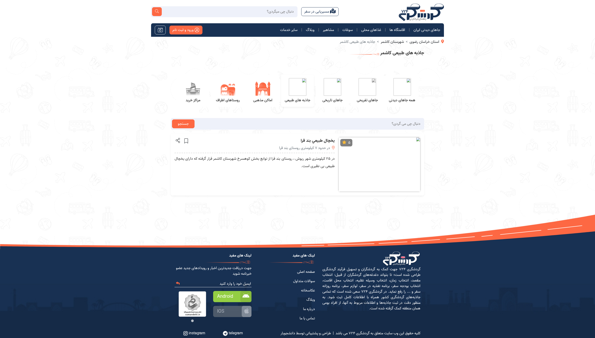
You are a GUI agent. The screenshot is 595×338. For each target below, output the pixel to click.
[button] (177, 140)
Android (225, 296)
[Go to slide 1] (192, 320)
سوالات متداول (304, 281)
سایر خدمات (289, 30)
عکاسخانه (308, 290)
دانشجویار (288, 333)
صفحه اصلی (306, 272)
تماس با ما (307, 318)
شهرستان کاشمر (392, 42)
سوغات (347, 30)
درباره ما (309, 309)
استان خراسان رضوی (424, 42)
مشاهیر (328, 30)
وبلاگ (310, 30)
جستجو (183, 124)
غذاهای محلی (371, 30)
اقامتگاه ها (397, 30)
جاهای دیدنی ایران (426, 30)
